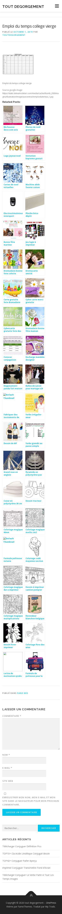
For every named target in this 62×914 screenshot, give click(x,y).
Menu (56, 6)
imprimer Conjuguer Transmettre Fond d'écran (26, 867)
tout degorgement (23, 6)
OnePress (51, 902)
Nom (6, 754)
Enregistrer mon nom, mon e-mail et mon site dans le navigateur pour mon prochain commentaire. (30, 801)
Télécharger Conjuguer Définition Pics (21, 846)
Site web (7, 781)
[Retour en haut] (31, 895)
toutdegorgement (14, 35)
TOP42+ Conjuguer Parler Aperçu (19, 860)
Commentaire (11, 715)
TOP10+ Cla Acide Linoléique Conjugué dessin (26, 853)
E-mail (7, 767)
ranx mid (22, 693)
